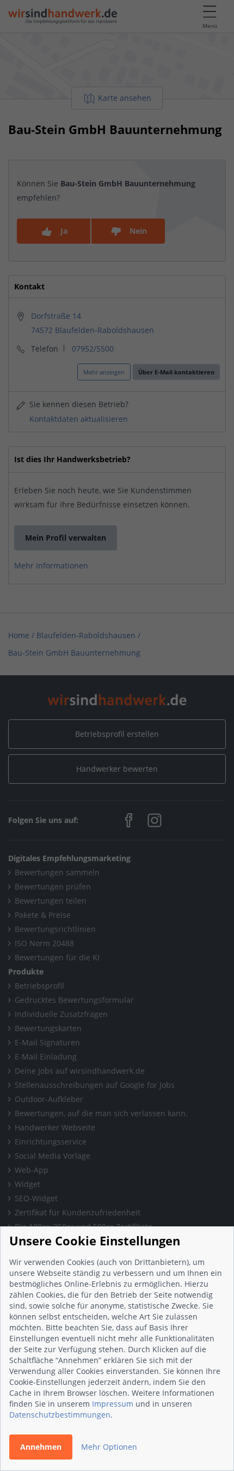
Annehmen (40, 1447)
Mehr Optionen (109, 1447)
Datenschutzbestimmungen (59, 1414)
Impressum (112, 1404)
